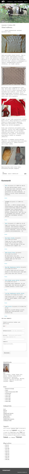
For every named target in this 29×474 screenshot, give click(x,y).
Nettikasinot (10, 1)
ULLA (4, 409)
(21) (7, 451)
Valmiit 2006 (7, 395)
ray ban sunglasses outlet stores (14, 293)
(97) (7, 457)
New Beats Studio (10, 238)
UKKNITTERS (6, 416)
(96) (7, 459)
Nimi (4, 326)
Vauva (9, 437)
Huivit (17, 428)
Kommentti (5, 341)
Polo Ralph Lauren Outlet (12, 280)
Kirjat (10, 430)
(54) (7, 456)
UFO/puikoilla (8, 393)
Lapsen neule (19, 430)
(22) (7, 453)
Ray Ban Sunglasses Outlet (12, 267)
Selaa (15, 1)
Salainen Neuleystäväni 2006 (11, 391)
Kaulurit (4, 430)
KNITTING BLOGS (7, 415)
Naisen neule (13, 432)
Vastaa (5, 198)
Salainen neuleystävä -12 (17, 435)
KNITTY (5, 412)
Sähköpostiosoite (12, 330)
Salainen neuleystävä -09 (9, 435)
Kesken (7, 430)
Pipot (21, 432)
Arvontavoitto (8, 428)
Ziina (2, 139)
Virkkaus (13, 437)
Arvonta (4, 428)
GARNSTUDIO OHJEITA (8, 419)
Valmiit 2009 (7, 401)
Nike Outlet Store (10, 252)
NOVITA (5, 410)
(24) (7, 450)
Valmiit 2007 (7, 396)
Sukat (5, 437)
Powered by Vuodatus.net (22, 472)
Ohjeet (6, 390)
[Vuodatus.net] (6, 470)
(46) (7, 448)
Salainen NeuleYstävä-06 (12, 433)
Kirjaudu (26, 1)
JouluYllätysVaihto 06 (22, 428)
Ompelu (17, 432)
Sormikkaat (24, 435)
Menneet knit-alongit (9, 388)
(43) (7, 454)
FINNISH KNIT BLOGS (8, 413)
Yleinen (19, 437)
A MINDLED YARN (7, 420)
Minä (9, 432)
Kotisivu (12, 336)
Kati (6, 185)
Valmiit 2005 (7, 399)
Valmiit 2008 (7, 398)
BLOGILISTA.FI (6, 417)
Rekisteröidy (20, 1)
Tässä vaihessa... (7, 27)
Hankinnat (13, 428)
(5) (7, 445)
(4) (7, 446)
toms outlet (8, 306)
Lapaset (14, 430)
